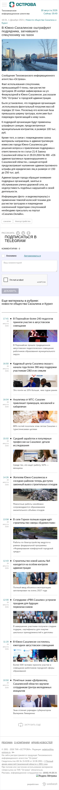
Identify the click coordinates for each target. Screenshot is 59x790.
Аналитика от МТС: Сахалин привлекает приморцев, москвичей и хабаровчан (33, 403)
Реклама (7, 742)
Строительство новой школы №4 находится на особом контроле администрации (31, 564)
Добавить (10, 291)
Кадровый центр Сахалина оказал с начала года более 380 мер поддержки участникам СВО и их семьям (35, 367)
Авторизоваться (32, 256)
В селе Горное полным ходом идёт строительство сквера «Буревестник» (34, 521)
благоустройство (22, 221)
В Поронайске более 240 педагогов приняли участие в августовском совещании (33, 322)
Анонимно (11, 256)
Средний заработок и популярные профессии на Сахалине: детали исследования (32, 442)
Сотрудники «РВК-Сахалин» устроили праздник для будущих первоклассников (34, 603)
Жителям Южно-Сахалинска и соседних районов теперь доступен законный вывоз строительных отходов (35, 481)
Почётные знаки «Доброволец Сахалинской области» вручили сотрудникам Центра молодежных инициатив (32, 685)
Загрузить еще (32, 725)
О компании (22, 742)
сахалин (7, 221)
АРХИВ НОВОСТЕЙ (41, 742)
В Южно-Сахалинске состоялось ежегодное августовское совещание (33, 643)
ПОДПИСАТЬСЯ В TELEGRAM (21, 239)
